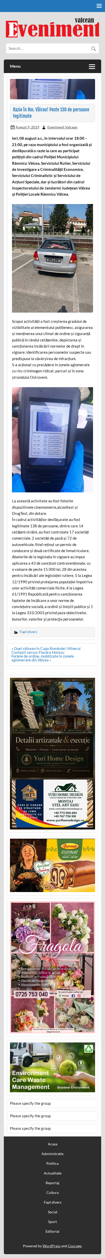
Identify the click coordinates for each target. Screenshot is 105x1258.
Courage (74, 1246)
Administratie (52, 1154)
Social (52, 1212)
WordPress (51, 1246)
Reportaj (52, 1183)
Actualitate (52, 1173)
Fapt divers (28, 632)
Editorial (52, 1231)
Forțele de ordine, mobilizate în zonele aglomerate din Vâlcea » (42, 658)
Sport (52, 1222)
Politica (52, 1163)
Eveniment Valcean (62, 127)
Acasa (52, 1144)
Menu (15, 66)
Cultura (52, 1192)
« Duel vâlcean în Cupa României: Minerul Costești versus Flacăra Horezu (46, 650)
